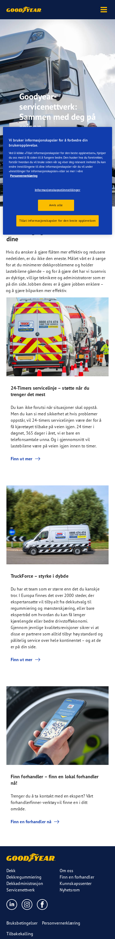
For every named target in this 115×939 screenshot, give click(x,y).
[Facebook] (42, 904)
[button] (104, 9)
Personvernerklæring (23, 176)
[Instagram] (27, 904)
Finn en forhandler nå (31, 821)
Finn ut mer (21, 458)
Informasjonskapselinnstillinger (57, 190)
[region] (57, 181)
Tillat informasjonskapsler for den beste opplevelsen (57, 221)
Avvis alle (56, 205)
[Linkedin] (11, 904)
